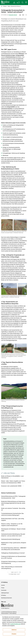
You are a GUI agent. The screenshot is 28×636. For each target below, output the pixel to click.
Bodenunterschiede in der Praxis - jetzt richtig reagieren (12, 519)
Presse (2, 587)
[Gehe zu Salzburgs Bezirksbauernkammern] (14, 3)
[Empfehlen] (23, 15)
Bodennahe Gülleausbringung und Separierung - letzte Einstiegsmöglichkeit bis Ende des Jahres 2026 (13, 503)
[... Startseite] (5, 2)
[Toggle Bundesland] (18, 2)
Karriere (3, 585)
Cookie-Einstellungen (15, 624)
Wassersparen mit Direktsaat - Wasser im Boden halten (13, 529)
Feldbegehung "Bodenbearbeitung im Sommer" (13, 553)
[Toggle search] (22, 2)
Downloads (3, 590)
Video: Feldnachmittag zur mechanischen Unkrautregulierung (11, 567)
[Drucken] (20, 15)
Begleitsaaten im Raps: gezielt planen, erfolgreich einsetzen (13, 543)
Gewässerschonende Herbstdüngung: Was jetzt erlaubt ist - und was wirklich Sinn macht (13, 534)
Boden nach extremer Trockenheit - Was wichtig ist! (13, 509)
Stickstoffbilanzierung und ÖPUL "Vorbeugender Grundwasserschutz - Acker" (13, 497)
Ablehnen (14, 629)
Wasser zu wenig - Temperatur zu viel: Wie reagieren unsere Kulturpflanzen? (11, 524)
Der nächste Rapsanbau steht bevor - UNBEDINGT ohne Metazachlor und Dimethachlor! (13, 548)
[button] (26, 2)
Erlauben (14, 634)
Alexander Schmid (13, 14)
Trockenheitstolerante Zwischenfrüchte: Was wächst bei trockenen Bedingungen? (12, 514)
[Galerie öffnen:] (14, 224)
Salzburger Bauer (5, 592)
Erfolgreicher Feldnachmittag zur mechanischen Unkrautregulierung (13, 562)
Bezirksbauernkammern (6, 597)
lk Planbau (3, 595)
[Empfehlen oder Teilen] (26, 15)
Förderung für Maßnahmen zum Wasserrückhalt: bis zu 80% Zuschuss (13, 557)
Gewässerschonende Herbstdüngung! (10, 539)
